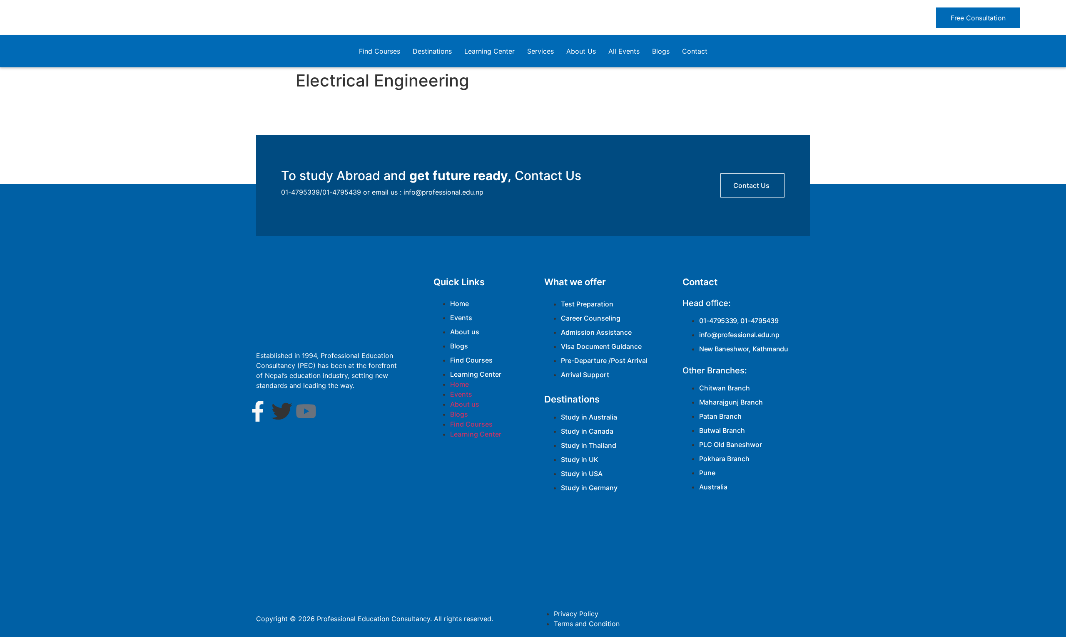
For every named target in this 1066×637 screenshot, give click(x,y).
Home (459, 303)
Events (461, 318)
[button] (978, 17)
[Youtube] (306, 411)
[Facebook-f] (257, 411)
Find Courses (379, 51)
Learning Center (489, 51)
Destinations (432, 51)
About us (464, 332)
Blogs (661, 51)
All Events (624, 51)
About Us (581, 51)
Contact (694, 51)
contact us (751, 185)
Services (540, 51)
